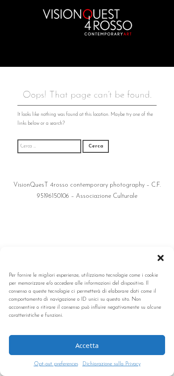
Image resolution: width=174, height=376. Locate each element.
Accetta (87, 345)
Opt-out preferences (56, 364)
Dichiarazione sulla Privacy (112, 364)
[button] (160, 257)
